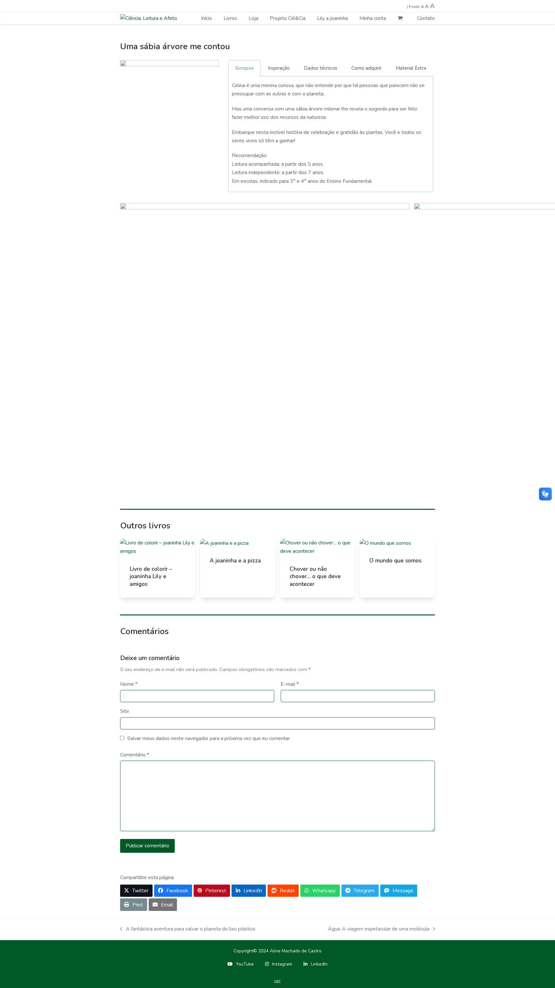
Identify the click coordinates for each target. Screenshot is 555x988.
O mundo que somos (395, 560)
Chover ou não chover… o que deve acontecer (315, 576)
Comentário (134, 754)
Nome (128, 684)
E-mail (290, 684)
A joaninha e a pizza (235, 560)
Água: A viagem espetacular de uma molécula (378, 929)
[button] (136, 891)
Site (124, 711)
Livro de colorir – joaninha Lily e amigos (151, 576)
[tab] (244, 68)
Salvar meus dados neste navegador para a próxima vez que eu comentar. (209, 738)
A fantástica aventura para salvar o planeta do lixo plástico (187, 929)
